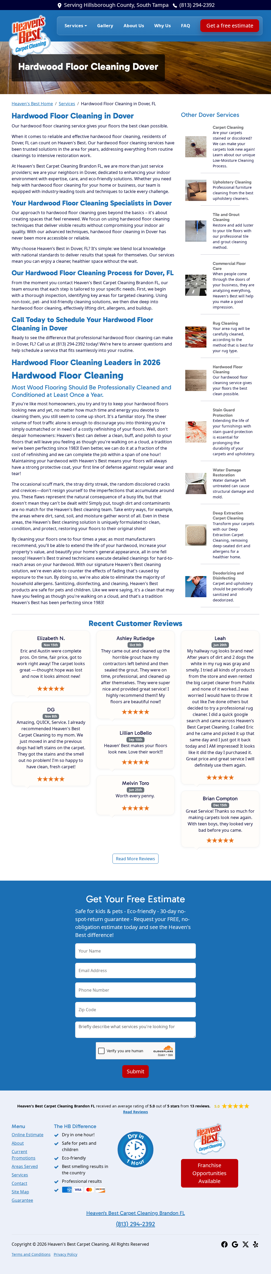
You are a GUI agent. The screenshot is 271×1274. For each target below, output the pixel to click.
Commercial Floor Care (229, 266)
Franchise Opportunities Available (209, 1173)
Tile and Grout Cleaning (226, 217)
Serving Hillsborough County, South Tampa (116, 4)
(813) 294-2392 (197, 4)
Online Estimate (27, 1135)
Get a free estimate (229, 25)
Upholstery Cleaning (232, 182)
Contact (19, 1183)
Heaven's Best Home (32, 104)
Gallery (105, 25)
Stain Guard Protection (224, 412)
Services (67, 104)
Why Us (162, 25)
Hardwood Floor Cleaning (228, 369)
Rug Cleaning (225, 323)
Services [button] (74, 25)
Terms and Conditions (31, 1254)
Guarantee (22, 1200)
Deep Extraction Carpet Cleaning (228, 515)
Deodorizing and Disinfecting (228, 576)
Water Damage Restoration (227, 472)
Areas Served (25, 1166)
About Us (134, 25)
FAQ (185, 25)
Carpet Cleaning (228, 127)
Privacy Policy (65, 1254)
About (18, 1143)
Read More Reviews (135, 859)
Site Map (20, 1192)
